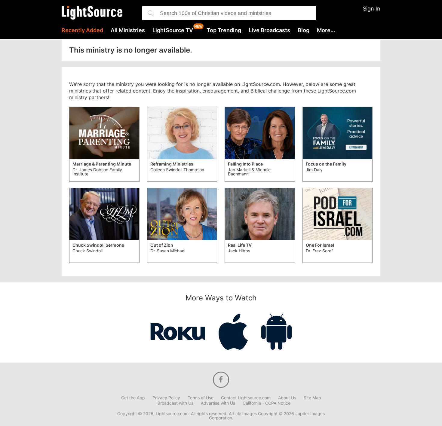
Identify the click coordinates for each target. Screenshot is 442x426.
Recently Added (82, 30)
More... (326, 30)
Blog (303, 30)
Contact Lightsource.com (246, 398)
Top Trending (224, 30)
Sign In (371, 8)
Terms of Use (200, 398)
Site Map (312, 398)
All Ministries (128, 30)
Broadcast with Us (175, 403)
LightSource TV (172, 30)
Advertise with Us (218, 403)
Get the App (133, 398)
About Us (287, 398)
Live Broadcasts (269, 30)
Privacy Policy (166, 398)
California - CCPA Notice (266, 403)
